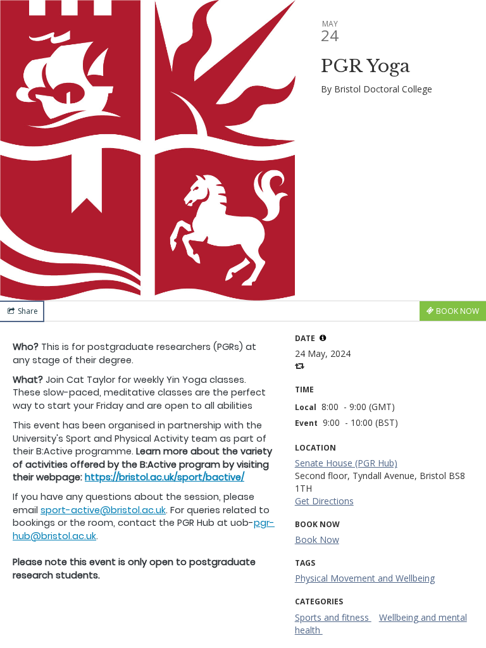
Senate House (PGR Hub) (346, 463)
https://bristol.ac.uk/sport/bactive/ (164, 477)
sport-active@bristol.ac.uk (103, 510)
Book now (317, 539)
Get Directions (324, 501)
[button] (323, 338)
